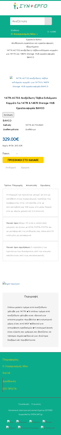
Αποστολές (31, 185)
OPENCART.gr (37, 414)
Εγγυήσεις (45, 185)
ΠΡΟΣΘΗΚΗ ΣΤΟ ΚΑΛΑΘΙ (23, 160)
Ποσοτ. (6, 153)
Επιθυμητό (11, 167)
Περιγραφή (31, 296)
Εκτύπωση (8, 114)
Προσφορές (23, 404)
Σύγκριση (25, 167)
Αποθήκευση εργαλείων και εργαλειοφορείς (33, 43)
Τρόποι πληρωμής (13, 185)
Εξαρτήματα (32, 46)
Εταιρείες (36, 404)
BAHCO (7, 120)
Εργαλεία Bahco (34, 39)
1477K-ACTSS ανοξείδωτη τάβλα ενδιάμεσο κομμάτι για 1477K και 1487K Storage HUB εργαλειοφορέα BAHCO (32, 53)
